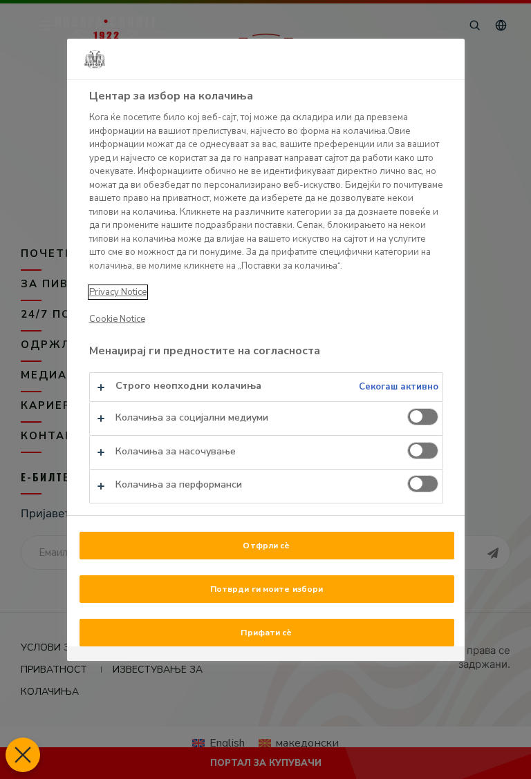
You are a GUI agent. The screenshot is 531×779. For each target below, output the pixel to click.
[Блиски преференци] (23, 755)
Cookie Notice (117, 319)
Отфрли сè (266, 545)
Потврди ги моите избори (267, 589)
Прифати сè (266, 632)
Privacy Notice (118, 292)
